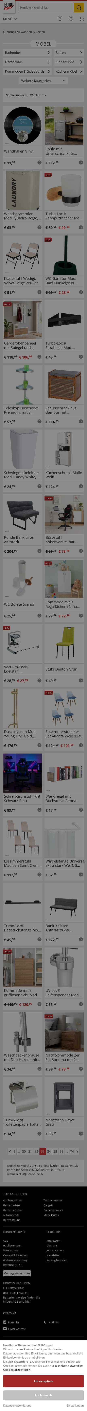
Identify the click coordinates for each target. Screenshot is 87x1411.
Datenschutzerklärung (17, 1405)
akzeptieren (22, 1369)
